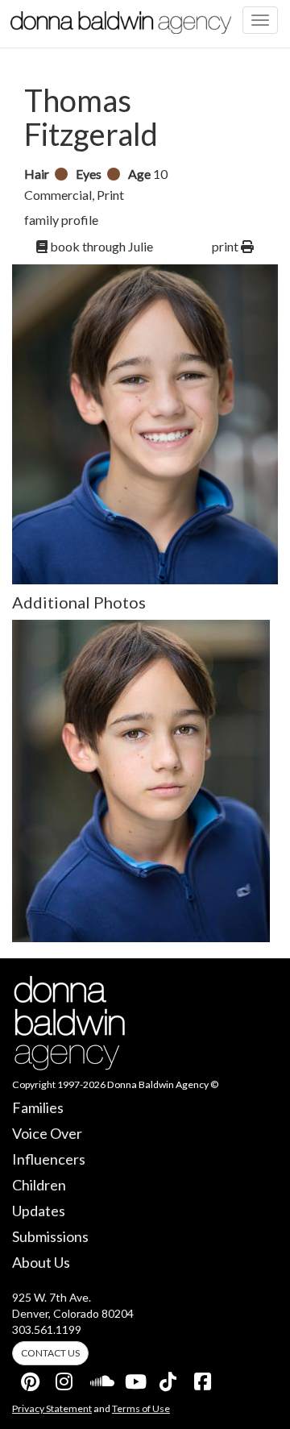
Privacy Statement (52, 1408)
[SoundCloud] (100, 1378)
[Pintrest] (30, 1378)
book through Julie (100, 246)
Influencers (48, 1159)
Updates (38, 1210)
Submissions (50, 1236)
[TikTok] (169, 1378)
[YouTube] (134, 1378)
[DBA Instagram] (65, 1378)
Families (38, 1107)
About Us (41, 1262)
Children (39, 1185)
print (226, 246)
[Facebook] (203, 1378)
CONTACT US (50, 1353)
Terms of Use (141, 1408)
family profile (61, 219)
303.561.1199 (46, 1329)
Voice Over (47, 1133)
